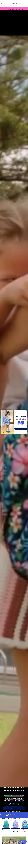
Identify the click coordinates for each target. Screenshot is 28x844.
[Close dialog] (26, 410)
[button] (23, 841)
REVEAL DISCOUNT (20, 428)
